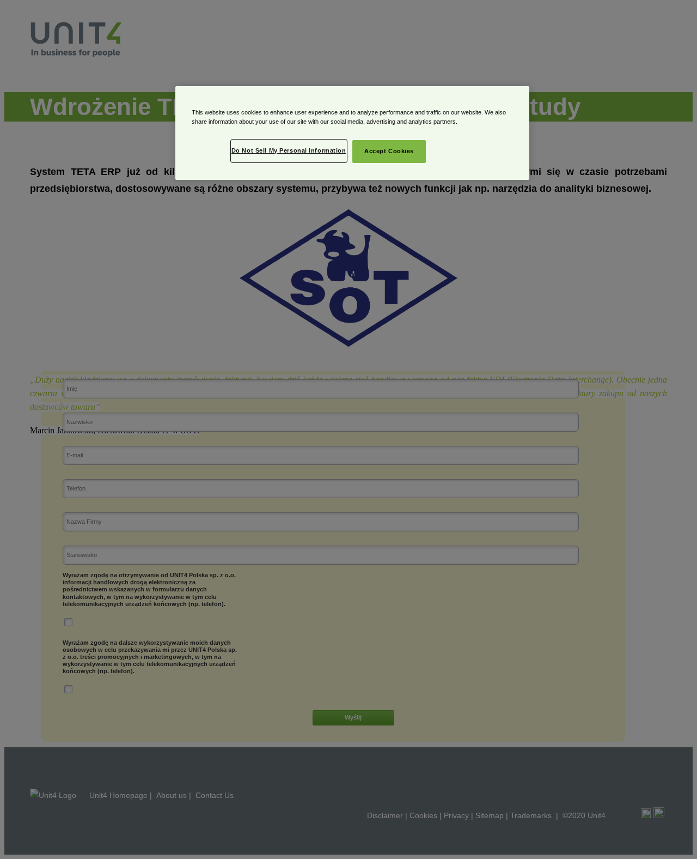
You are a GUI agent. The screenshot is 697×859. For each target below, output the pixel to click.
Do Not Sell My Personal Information (288, 150)
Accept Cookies (389, 151)
